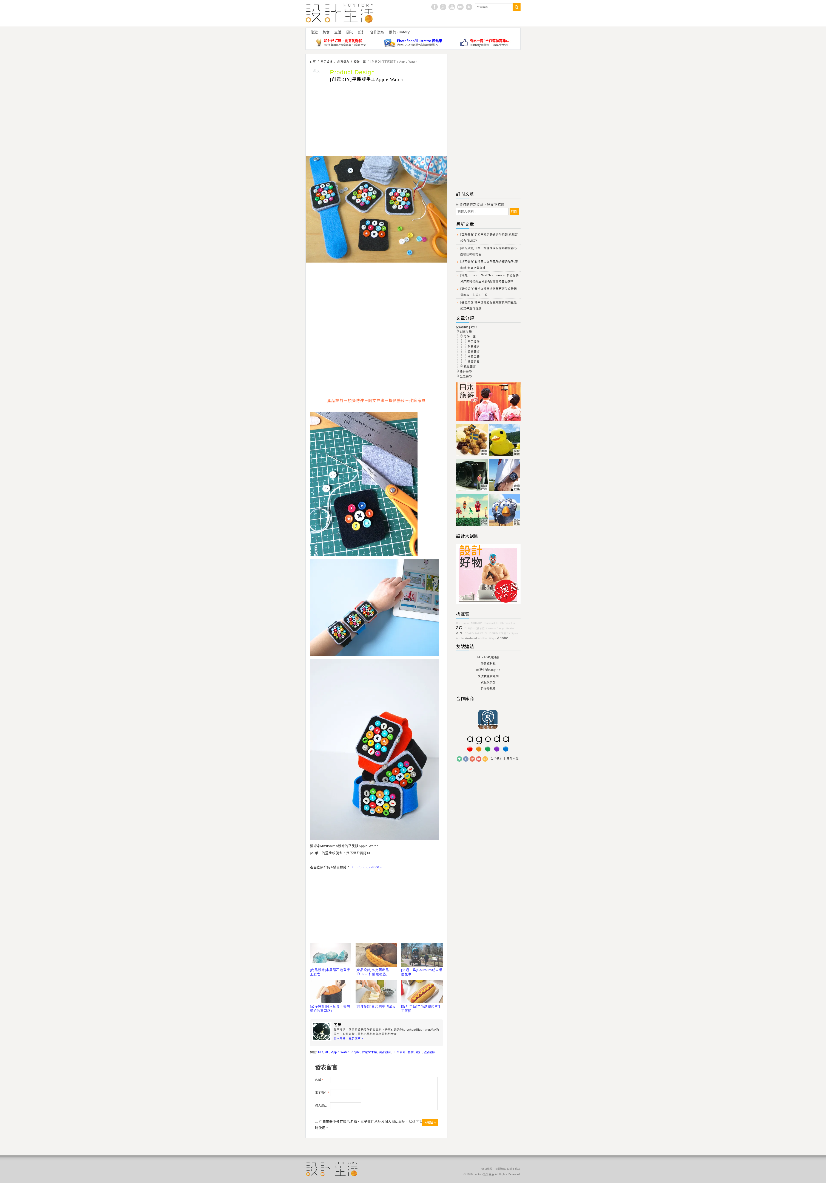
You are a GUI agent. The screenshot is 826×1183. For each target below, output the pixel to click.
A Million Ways (487, 638)
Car (458, 623)
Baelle (510, 628)
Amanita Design (495, 628)
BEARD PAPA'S (474, 633)
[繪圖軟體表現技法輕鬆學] (413, 42)
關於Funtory (399, 32)
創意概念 (474, 346)
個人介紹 (340, 1038)
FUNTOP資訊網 (488, 657)
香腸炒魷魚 (488, 688)
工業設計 (399, 1052)
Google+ (443, 7)
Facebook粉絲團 (434, 7)
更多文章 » (356, 1038)
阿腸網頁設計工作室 (508, 1169)
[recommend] (472, 456)
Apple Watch (340, 1052)
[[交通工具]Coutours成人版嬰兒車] (421, 955)
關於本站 (513, 758)
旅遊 (314, 32)
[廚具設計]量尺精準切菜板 (376, 1006)
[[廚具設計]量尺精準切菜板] (376, 991)
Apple (355, 1052)
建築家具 (474, 361)
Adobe (502, 638)
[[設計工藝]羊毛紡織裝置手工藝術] (421, 991)
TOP (459, 759)
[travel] (504, 456)
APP (460, 633)
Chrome (505, 623)
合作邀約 (377, 32)
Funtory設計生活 (339, 13)
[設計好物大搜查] (341, 42)
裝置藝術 (474, 351)
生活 (338, 32)
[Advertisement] (376, 120)
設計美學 (466, 371)
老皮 (316, 71)
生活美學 (466, 376)
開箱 (350, 32)
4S (497, 623)
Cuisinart (489, 623)
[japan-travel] (488, 421)
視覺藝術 (470, 366)
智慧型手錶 (369, 1052)
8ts (513, 623)
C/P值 (502, 633)
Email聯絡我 (460, 7)
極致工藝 (474, 356)
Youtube (451, 7)
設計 (361, 32)
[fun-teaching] (488, 604)
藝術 (411, 1052)
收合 (474, 327)
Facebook (465, 759)
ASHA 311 (477, 623)
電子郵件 (322, 1092)
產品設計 (430, 1052)
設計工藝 (470, 336)
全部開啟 (462, 327)
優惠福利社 (488, 663)
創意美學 (466, 331)
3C (327, 1052)
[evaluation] (472, 491)
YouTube (478, 759)
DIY (320, 1052)
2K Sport (512, 633)
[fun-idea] (504, 525)
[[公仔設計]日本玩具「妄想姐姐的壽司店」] (330, 991)
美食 (326, 32)
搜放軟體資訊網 (488, 676)
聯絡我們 (485, 759)
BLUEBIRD (491, 633)
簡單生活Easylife (488, 669)
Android (471, 638)
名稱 (319, 1079)
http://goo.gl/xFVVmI (367, 867)
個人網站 (321, 1105)
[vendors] (504, 491)
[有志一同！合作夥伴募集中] (484, 42)
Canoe (466, 623)
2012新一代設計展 (474, 628)
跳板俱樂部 (488, 682)
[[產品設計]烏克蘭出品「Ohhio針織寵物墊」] (376, 955)
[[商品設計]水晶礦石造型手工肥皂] (330, 955)
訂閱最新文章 (469, 7)
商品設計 (385, 1052)
